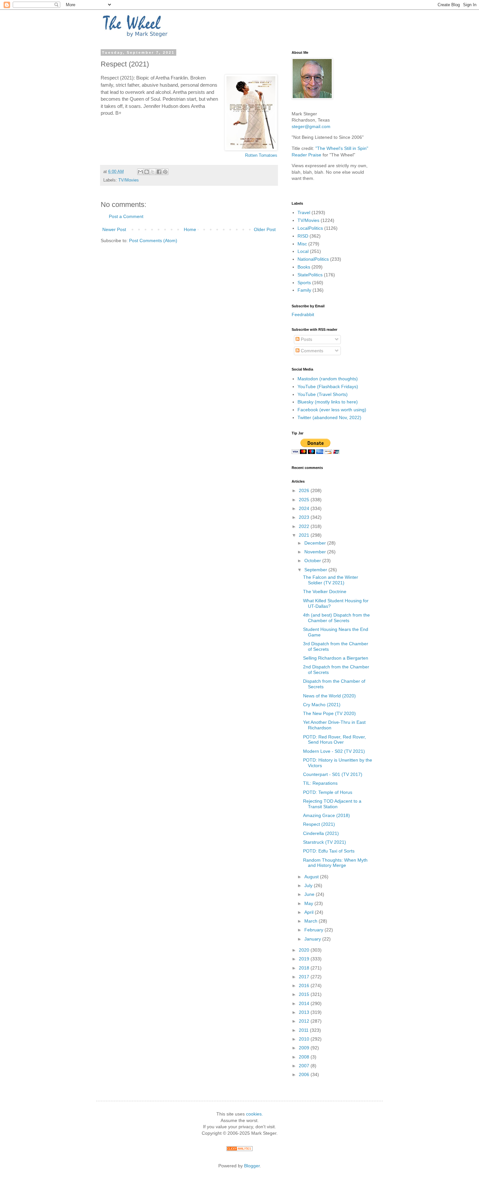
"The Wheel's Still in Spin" (341, 148)
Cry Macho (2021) (322, 704)
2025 (305, 499)
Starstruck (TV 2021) (324, 842)
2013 (305, 1012)
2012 (305, 1021)
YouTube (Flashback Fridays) (328, 386)
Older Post (265, 229)
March (311, 921)
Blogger (252, 1165)
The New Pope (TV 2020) (329, 713)
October (313, 560)
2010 (305, 1039)
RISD (303, 236)
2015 (305, 994)
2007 (305, 1065)
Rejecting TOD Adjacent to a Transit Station (332, 803)
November (315, 551)
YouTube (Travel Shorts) (323, 394)
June (310, 894)
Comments (311, 350)
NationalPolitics (313, 259)
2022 (305, 526)
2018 (305, 967)
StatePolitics (310, 274)
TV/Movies (128, 180)
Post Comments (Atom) (153, 240)
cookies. (254, 1113)
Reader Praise (306, 154)
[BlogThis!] (146, 171)
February (314, 929)
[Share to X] (153, 171)
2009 (305, 1047)
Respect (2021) (319, 824)
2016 (305, 985)
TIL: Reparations (320, 783)
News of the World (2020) (329, 695)
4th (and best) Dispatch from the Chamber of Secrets (336, 617)
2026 (305, 490)
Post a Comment (126, 216)
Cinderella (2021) (321, 833)
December (315, 543)
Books (304, 267)
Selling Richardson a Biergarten (335, 658)
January (313, 938)
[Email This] (140, 171)
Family (304, 290)
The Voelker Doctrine (324, 591)
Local (303, 251)
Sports (304, 282)
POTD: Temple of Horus (327, 792)
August (312, 876)
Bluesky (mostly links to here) (328, 401)
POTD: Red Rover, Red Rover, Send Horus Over (334, 739)
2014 (305, 1003)
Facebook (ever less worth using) (332, 409)
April (309, 912)
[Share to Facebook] (159, 171)
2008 (305, 1056)
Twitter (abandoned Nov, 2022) (329, 417)
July (309, 885)
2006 (305, 1074)
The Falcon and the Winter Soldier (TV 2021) (330, 580)
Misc (302, 243)
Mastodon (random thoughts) (328, 378)
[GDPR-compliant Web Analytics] (239, 1149)
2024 (305, 508)
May (309, 903)
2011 (304, 1030)
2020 (305, 950)
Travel (304, 212)
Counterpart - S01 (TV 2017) (332, 774)
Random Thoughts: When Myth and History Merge (335, 862)
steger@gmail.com (311, 126)
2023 (305, 517)
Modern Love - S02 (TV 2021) (334, 751)
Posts (305, 339)
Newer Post (114, 229)
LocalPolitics (310, 228)
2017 (305, 976)
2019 (305, 958)
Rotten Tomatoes (261, 155)
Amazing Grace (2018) (326, 815)
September (316, 569)
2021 (305, 535)
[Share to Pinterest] (165, 171)
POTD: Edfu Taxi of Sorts (329, 851)
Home (190, 229)
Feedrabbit (303, 314)
